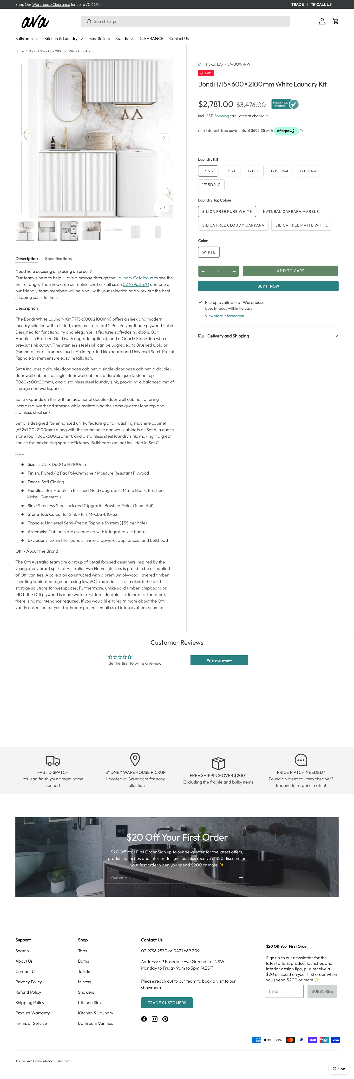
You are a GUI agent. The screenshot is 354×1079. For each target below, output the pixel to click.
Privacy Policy (28, 982)
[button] (335, 21)
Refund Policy (28, 992)
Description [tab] (26, 258)
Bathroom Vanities (95, 1023)
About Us (24, 961)
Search (22, 950)
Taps (82, 950)
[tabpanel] (95, 439)
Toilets (84, 971)
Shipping (222, 115)
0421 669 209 (186, 950)
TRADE (297, 4)
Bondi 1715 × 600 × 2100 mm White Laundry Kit (61, 51)
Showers (86, 992)
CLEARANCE (151, 38)
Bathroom (24, 38)
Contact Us (179, 38)
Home (19, 51)
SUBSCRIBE (322, 991)
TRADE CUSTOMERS (167, 1002)
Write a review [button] (219, 660)
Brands (121, 38)
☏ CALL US (321, 4)
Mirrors (85, 982)
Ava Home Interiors (41, 1061)
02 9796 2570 (136, 284)
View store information (224, 316)
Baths (83, 961)
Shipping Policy (29, 1002)
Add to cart (291, 270)
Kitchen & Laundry (61, 38)
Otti (201, 64)
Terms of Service (31, 1023)
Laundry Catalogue (134, 278)
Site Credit (64, 1061)
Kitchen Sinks (90, 1002)
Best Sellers (99, 38)
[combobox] (185, 21)
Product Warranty (32, 1013)
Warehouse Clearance (51, 4)
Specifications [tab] (58, 258)
